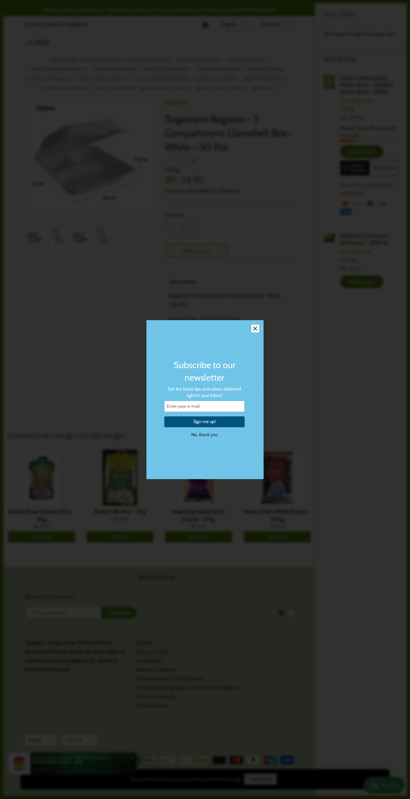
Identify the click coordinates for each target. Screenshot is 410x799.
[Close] (255, 328)
